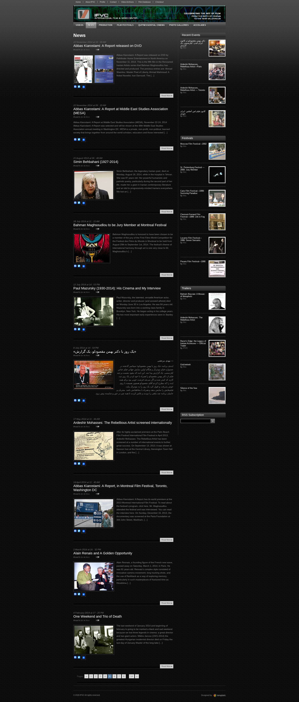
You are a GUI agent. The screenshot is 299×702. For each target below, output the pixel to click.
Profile (102, 2)
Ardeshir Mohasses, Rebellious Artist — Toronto (192, 89)
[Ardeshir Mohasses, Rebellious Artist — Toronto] (217, 95)
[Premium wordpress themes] (222, 695)
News (91, 25)
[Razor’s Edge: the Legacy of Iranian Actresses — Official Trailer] (217, 348)
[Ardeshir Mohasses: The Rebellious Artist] (217, 324)
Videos (79, 25)
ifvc (82, 49)
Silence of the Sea (188, 388)
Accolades (199, 25)
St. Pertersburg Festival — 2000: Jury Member (192, 168)
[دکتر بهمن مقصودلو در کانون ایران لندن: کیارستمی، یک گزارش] (217, 48)
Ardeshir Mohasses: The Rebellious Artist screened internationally (122, 423)
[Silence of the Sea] (217, 395)
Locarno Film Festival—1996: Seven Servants (191, 239)
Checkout (159, 2)
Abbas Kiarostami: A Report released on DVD (107, 46)
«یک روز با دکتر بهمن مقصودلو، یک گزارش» (104, 351)
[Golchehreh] (217, 372)
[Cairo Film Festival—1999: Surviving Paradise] (217, 198)
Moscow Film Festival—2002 (193, 144)
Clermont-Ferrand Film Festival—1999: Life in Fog (192, 215)
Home (78, 2)
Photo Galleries (179, 25)
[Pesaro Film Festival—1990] (217, 268)
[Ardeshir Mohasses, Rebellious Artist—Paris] (217, 71)
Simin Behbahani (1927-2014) (95, 162)
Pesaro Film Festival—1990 (192, 261)
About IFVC (90, 2)
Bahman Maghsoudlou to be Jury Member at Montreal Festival (119, 225)
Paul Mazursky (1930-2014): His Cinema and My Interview (117, 288)
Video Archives (127, 2)
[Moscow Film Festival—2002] (217, 151)
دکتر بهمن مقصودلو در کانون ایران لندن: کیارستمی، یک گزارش (192, 43)
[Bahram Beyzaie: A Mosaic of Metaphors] (217, 301)
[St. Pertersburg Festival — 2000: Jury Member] (217, 174)
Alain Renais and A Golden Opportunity (102, 553)
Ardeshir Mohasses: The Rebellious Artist (191, 318)
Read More (166, 96)
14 (131, 676)
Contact (113, 2)
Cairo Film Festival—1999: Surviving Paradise (192, 192)
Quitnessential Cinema (151, 25)
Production (105, 25)
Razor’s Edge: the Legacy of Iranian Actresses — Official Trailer (193, 343)
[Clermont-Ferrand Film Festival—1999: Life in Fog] (217, 221)
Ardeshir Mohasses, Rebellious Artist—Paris (191, 65)
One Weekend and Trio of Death (97, 616)
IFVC (185, 348)
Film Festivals (125, 25)
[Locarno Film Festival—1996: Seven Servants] (217, 245)
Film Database (144, 2)
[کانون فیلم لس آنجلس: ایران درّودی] (217, 118)
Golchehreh (185, 364)
